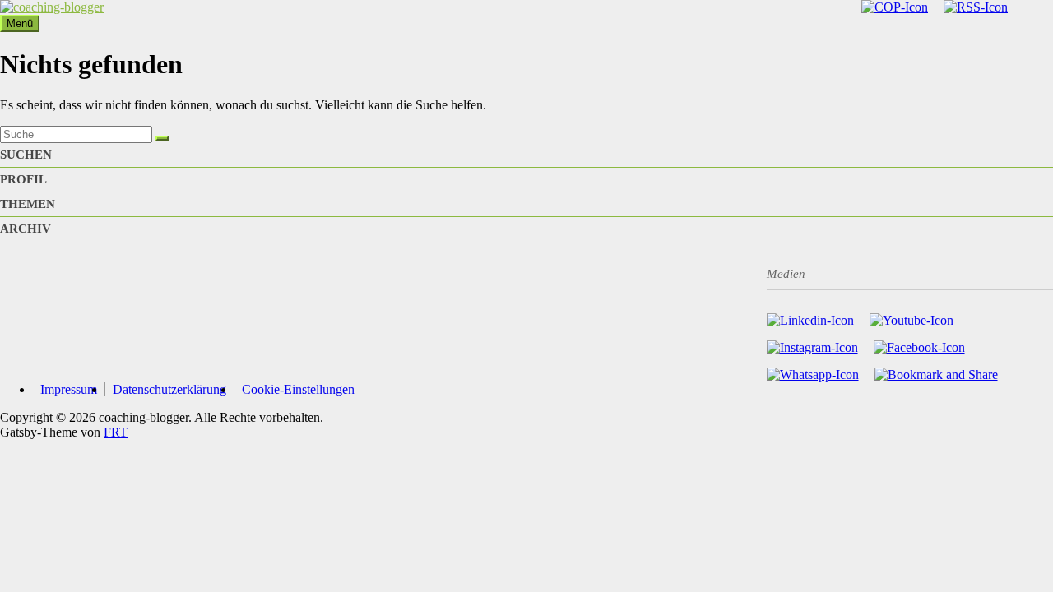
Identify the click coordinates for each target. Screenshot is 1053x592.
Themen (27, 203)
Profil (23, 179)
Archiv (25, 228)
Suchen (26, 154)
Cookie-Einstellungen (298, 389)
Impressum (68, 389)
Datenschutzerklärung (169, 389)
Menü (20, 23)
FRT (116, 432)
